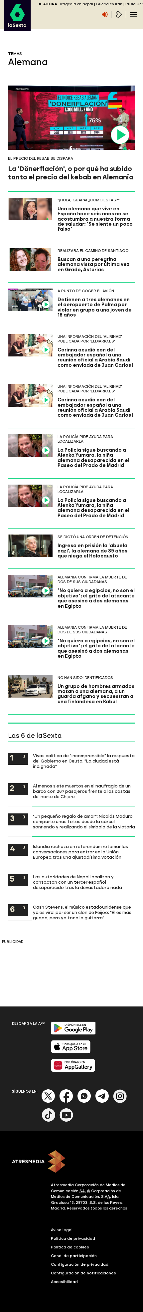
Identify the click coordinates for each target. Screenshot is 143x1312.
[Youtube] (66, 1120)
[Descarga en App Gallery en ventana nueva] (73, 1070)
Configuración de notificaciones (83, 1273)
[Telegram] (102, 1101)
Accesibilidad (64, 1281)
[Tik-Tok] (49, 1120)
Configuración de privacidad (79, 1264)
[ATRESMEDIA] (71, 1162)
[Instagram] (120, 1101)
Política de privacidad (73, 1238)
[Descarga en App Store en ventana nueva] (71, 1052)
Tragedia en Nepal (76, 4)
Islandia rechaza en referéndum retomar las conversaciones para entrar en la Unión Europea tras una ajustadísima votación (80, 852)
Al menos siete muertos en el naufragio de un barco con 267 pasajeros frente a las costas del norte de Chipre (82, 791)
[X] (48, 1101)
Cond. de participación (74, 1255)
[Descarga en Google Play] (73, 1033)
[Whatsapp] (84, 1101)
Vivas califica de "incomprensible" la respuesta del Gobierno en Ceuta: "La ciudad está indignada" (84, 761)
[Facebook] (66, 1101)
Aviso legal (61, 1229)
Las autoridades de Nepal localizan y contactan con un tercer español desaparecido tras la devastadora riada (77, 882)
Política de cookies (70, 1247)
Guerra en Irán (109, 4)
